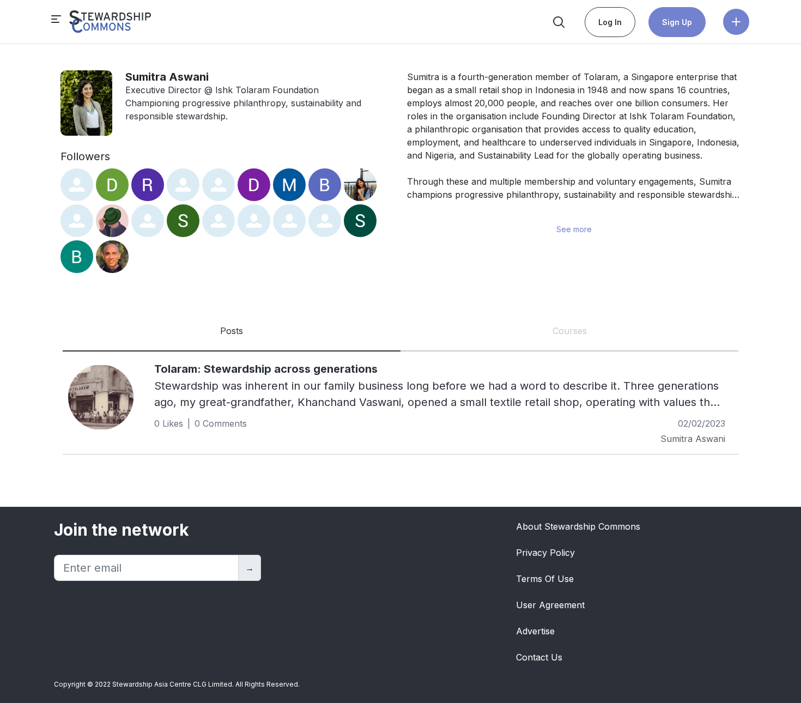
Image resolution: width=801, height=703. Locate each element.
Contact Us (539, 657)
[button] (736, 21)
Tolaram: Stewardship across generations (266, 368)
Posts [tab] (231, 330)
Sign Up (677, 22)
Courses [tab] (570, 330)
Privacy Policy (545, 552)
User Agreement (550, 604)
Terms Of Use (545, 578)
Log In (610, 22)
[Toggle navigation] (101, 21)
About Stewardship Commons (578, 526)
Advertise (535, 631)
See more (574, 229)
